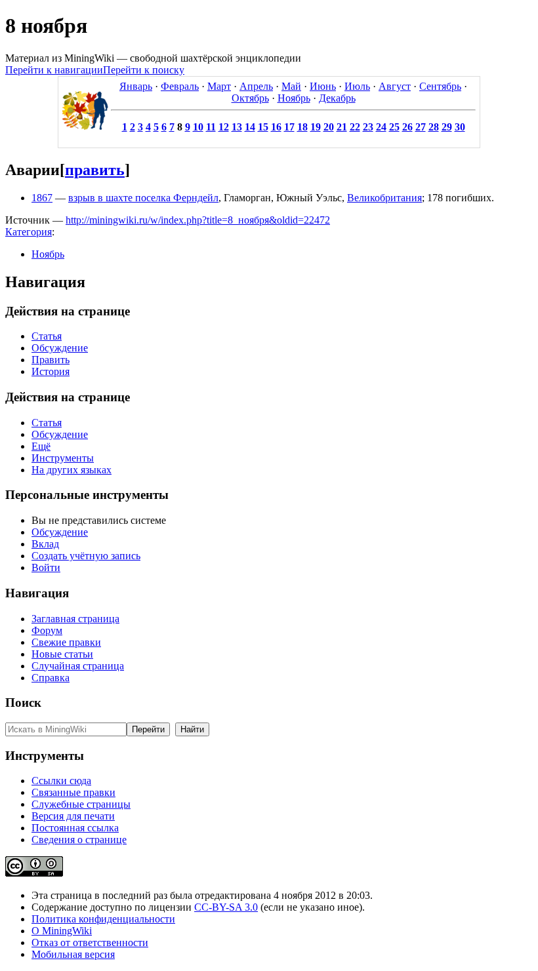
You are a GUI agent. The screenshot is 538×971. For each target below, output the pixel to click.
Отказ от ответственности (89, 942)
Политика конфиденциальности (103, 918)
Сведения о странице (79, 839)
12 (223, 126)
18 (302, 126)
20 (328, 126)
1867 (41, 197)
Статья (46, 336)
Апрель (256, 86)
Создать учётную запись (85, 555)
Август (395, 86)
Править (50, 359)
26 (407, 126)
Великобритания (384, 197)
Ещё (41, 446)
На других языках (71, 469)
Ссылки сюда (61, 780)
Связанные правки (73, 792)
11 (211, 126)
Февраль (180, 86)
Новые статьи (62, 654)
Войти (45, 567)
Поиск (23, 702)
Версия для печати (73, 816)
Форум (46, 630)
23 (368, 126)
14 (250, 126)
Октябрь (250, 98)
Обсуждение (59, 347)
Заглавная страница (75, 618)
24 (381, 126)
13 (237, 126)
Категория (28, 231)
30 (460, 126)
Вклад (45, 543)
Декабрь (337, 98)
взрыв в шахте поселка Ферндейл (143, 197)
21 (342, 126)
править (95, 169)
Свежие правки (66, 642)
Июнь (323, 86)
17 (289, 126)
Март (219, 86)
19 (315, 126)
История (50, 371)
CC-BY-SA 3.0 (226, 907)
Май (291, 86)
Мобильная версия (73, 954)
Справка (50, 677)
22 (355, 126)
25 (394, 126)
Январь (135, 86)
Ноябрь (294, 98)
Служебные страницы (81, 804)
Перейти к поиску (143, 69)
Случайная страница (77, 665)
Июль (357, 86)
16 (276, 126)
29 (447, 126)
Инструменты (62, 458)
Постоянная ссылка (75, 827)
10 (198, 126)
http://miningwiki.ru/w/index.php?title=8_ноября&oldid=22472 (198, 220)
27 (420, 126)
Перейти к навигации (54, 69)
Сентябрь (440, 86)
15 (263, 126)
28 (433, 126)
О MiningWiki (61, 930)
